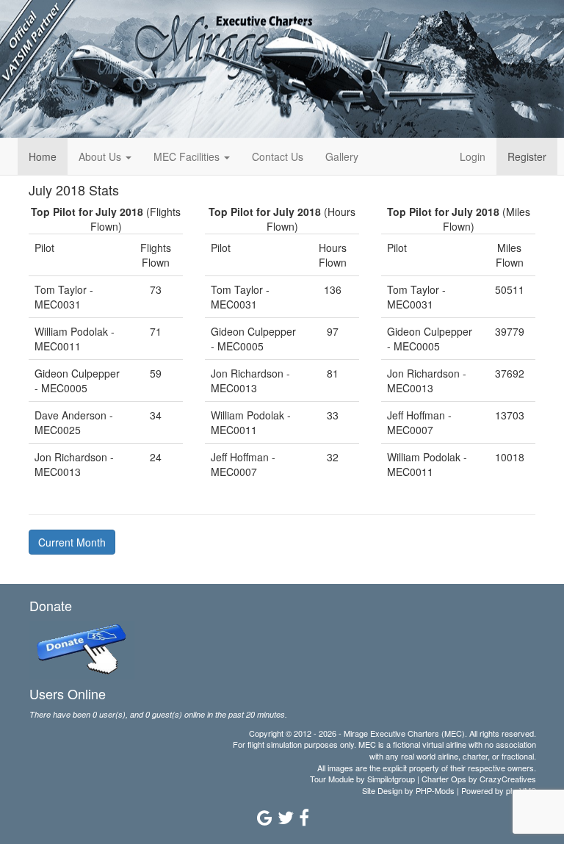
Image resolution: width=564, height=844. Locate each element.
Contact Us (277, 156)
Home (43, 156)
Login (472, 156)
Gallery (341, 156)
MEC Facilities (188, 156)
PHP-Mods (435, 790)
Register (526, 156)
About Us (101, 156)
